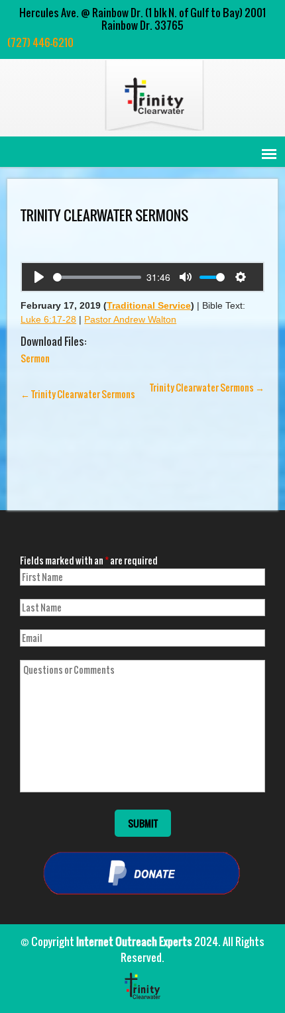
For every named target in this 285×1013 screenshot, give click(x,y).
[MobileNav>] (269, 154)
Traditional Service (149, 305)
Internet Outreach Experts (134, 941)
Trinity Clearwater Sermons (78, 394)
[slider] (97, 277)
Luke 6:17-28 (48, 319)
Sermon (35, 358)
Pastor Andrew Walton (130, 319)
